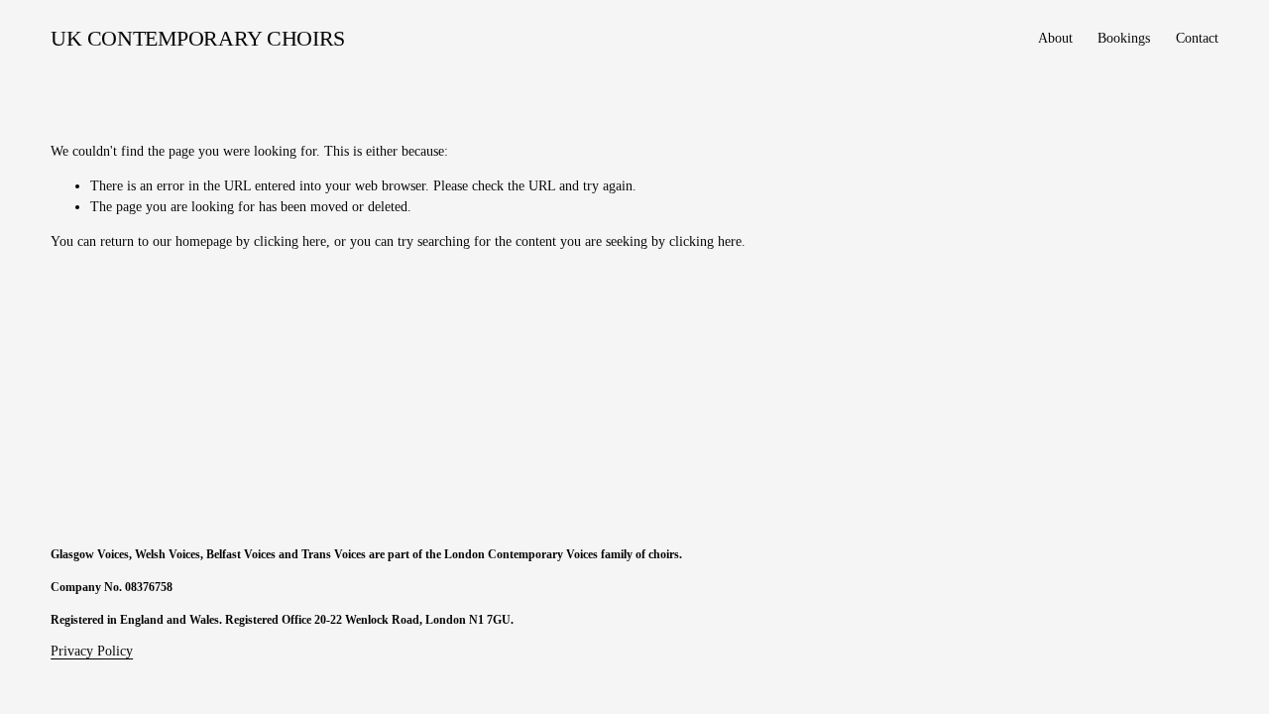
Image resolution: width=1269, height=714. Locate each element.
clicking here (290, 241)
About (1055, 38)
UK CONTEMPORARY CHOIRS (197, 39)
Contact (1197, 38)
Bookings (1123, 38)
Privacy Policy (92, 651)
